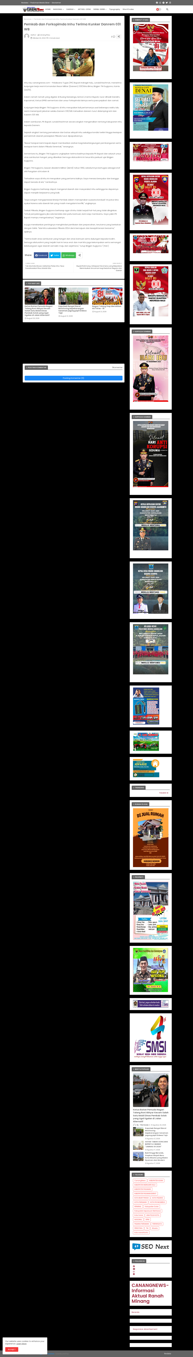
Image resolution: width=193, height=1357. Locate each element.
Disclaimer (56, 2)
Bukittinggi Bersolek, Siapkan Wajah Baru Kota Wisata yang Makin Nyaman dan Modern (156, 1156)
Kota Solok (138, 1215)
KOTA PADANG (157, 1198)
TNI (147, 1228)
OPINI (147, 1219)
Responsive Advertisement (145, 1329)
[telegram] (134, 1274)
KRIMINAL (137, 1206)
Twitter (56, 255)
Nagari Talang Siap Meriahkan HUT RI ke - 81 (106, 307)
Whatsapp (70, 255)
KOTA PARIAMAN (140, 1202)
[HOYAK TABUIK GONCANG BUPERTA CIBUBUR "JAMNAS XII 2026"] (138, 1145)
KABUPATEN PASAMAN (142, 1189)
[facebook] (134, 1266)
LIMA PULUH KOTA (152, 1215)
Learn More (21, 1343)
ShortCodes (128, 9)
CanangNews (140, 1180)
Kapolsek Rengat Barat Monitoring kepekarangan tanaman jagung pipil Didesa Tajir (72, 309)
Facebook (42, 255)
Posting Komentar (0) (73, 378)
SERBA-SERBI (99, 9)
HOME (48, 9)
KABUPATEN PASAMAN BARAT (145, 1193)
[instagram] (134, 1271)
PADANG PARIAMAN (141, 1224)
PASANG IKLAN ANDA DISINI (142, 793)
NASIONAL (57, 9)
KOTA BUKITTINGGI (141, 1198)
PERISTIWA (138, 1228)
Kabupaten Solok (151, 1206)
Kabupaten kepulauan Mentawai (147, 1211)
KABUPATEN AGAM (156, 1180)
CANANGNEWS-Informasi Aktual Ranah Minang (150, 1293)
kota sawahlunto (141, 1232)
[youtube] (134, 1269)
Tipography (114, 9)
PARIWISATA (157, 1224)
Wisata (155, 1228)
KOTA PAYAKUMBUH (157, 1202)
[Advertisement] (74, 344)
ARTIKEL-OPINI (84, 9)
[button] (167, 9)
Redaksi (24, 2)
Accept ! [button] (12, 1349)
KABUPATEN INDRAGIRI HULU (144, 1185)
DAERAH (70, 9)
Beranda (28, 19)
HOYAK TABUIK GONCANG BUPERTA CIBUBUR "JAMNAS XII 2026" (156, 1144)
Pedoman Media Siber (40, 2)
